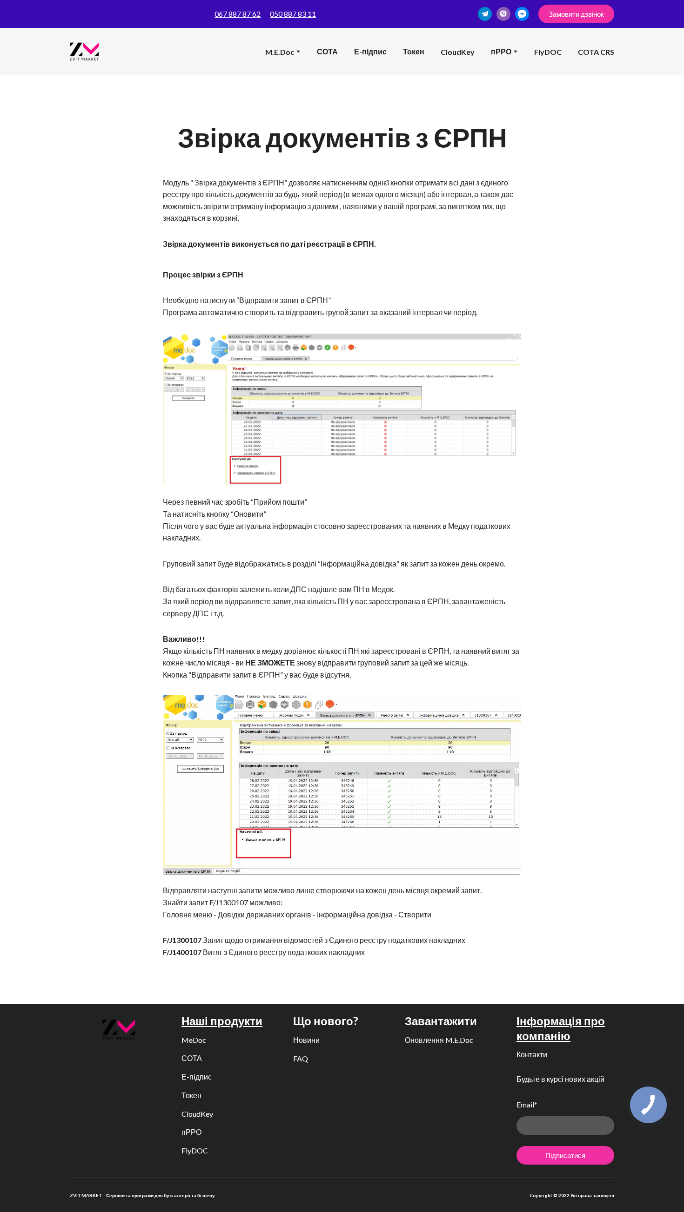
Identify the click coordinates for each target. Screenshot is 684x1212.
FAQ (300, 1058)
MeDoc (193, 1039)
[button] (485, 14)
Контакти (531, 1054)
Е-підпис (370, 51)
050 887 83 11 (293, 13)
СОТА (327, 51)
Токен (413, 51)
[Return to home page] (84, 51)
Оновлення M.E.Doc (439, 1039)
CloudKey (458, 51)
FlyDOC (548, 51)
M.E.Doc (279, 51)
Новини (306, 1039)
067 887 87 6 (235, 13)
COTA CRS (596, 51)
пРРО (191, 1131)
